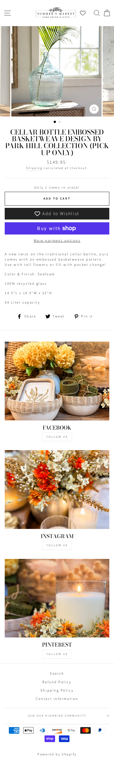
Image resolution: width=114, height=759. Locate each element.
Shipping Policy (57, 690)
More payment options (57, 240)
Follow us (57, 545)
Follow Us (57, 437)
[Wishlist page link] (85, 13)
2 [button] (60, 122)
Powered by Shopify (57, 754)
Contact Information (57, 698)
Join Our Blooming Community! (57, 716)
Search (57, 673)
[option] (57, 71)
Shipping (34, 168)
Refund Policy (56, 682)
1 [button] (55, 122)
